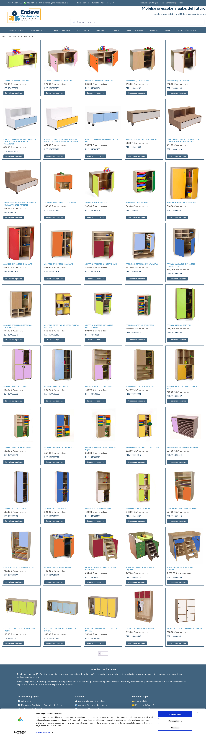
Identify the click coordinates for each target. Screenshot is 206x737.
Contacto (179, 3)
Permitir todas (175, 714)
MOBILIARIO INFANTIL (62, 30)
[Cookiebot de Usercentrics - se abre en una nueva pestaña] (20, 732)
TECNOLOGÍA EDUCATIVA (187, 30)
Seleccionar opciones (14, 93)
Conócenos (170, 3)
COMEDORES (100, 30)
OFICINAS (115, 30)
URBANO (168, 30)
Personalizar (174, 721)
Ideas (162, 3)
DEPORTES (154, 30)
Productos (144, 3)
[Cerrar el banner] (197, 712)
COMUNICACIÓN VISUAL (134, 30)
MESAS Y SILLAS (83, 30)
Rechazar (175, 728)
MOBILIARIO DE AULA (39, 30)
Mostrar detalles (43, 732)
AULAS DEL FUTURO (17, 30)
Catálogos (154, 3)
